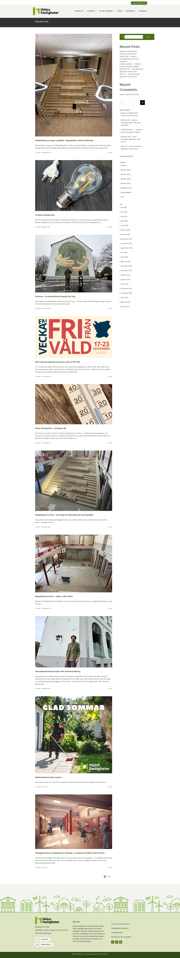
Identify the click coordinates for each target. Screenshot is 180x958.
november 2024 (126, 270)
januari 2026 (125, 234)
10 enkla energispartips (45, 215)
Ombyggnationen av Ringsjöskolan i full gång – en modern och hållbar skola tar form (70, 853)
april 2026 (124, 221)
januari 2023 (125, 306)
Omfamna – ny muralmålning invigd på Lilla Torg (55, 296)
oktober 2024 (125, 275)
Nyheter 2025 (125, 179)
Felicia (38, 152)
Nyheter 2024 (125, 174)
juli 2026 (124, 207)
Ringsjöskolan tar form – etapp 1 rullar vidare (54, 596)
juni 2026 (124, 212)
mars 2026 (124, 225)
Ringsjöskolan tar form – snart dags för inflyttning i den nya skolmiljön (64, 515)
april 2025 (124, 257)
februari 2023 (125, 302)
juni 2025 (124, 252)
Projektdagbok (126, 192)
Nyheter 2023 (125, 170)
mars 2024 (124, 284)
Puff (122, 197)
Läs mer (110, 152)
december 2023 (126, 288)
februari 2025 (125, 261)
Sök (123, 37)
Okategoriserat (126, 188)
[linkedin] (120, 942)
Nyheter (124, 165)
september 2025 (127, 248)
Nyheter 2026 (125, 183)
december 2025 (126, 239)
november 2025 (126, 243)
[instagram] (116, 942)
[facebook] (112, 942)
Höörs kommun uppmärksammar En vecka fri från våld (57, 362)
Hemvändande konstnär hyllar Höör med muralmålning (57, 671)
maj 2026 (124, 216)
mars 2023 (124, 297)
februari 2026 (125, 230)
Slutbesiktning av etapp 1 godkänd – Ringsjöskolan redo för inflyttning (64, 140)
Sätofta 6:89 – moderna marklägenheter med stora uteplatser (129, 59)
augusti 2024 (125, 279)
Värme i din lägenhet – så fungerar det (50, 428)
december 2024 (126, 266)
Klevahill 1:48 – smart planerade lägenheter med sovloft (130, 139)
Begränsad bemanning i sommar (48, 777)
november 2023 (126, 293)
